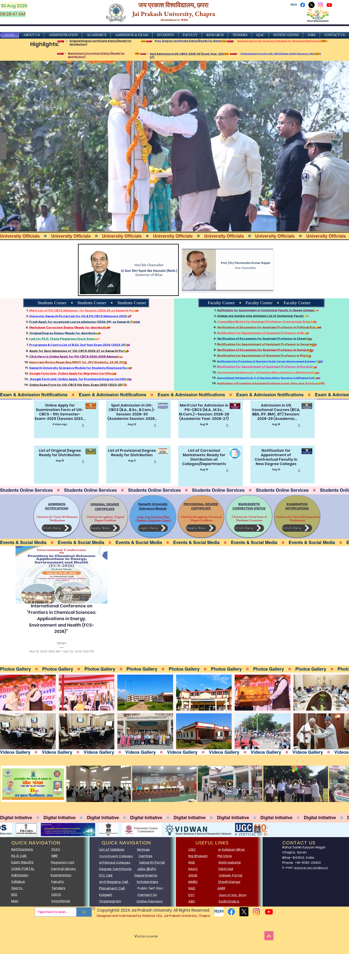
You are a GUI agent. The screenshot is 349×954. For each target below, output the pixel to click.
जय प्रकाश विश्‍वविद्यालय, (167, 4)
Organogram (110, 901)
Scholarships (147, 882)
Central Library (63, 868)
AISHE (193, 875)
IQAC (56, 849)
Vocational (60, 901)
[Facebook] (303, 5)
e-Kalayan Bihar (231, 849)
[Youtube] (329, 5)
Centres (145, 856)
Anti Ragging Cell (114, 882)
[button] (31, 35)
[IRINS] (294, 5)
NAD (191, 888)
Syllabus (18, 881)
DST (191, 895)
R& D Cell (19, 855)
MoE (191, 862)
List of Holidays (111, 849)
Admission (19, 875)
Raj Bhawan (198, 856)
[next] (341, 714)
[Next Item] (257, 829)
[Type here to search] (83, 912)
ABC (191, 901)
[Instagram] (320, 5)
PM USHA (225, 856)
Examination (61, 875)
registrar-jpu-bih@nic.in (311, 867)
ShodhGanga (229, 882)
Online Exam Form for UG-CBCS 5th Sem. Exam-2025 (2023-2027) (77, 385)
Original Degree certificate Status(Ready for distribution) (100, 42)
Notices (143, 849)
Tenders (59, 888)
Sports (17, 888)
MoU (14, 901)
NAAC (193, 869)
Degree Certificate (115, 869)
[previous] (7, 714)
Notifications (22, 849)
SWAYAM (225, 869)
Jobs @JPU (147, 869)
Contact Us (147, 894)
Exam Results (22, 862)
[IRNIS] (218, 911)
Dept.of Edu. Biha (232, 895)
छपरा (203, 4)
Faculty (57, 881)
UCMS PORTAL (23, 868)
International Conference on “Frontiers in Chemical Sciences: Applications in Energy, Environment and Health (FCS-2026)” (62, 618)
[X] (311, 5)
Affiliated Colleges (114, 862)
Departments (146, 875)
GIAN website (229, 862)
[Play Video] (33, 784)
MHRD (193, 882)
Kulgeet (105, 894)
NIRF (55, 855)
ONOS (56, 894)
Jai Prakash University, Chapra (173, 13)
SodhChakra (229, 901)
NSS (14, 894)
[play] (338, 64)
